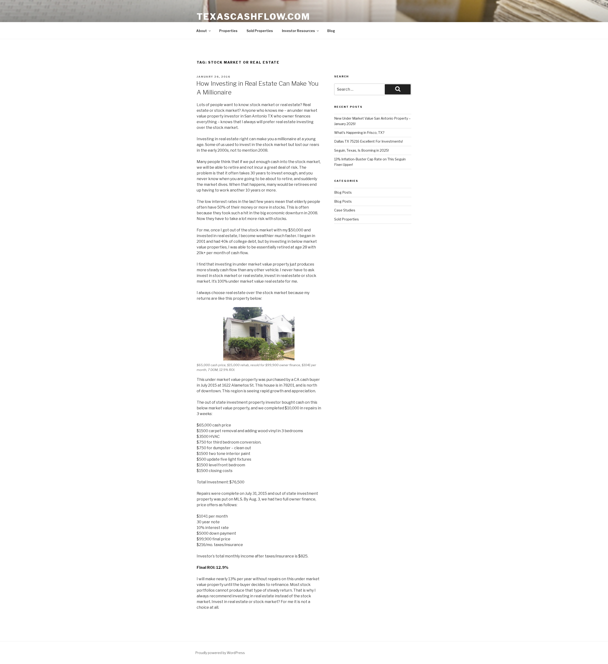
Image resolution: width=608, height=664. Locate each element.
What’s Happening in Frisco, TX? (359, 133)
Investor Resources (298, 31)
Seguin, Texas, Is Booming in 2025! (361, 150)
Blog (331, 31)
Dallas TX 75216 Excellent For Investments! (368, 141)
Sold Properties (260, 31)
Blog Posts (343, 192)
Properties (228, 31)
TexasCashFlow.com (253, 16)
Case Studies (344, 210)
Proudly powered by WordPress (220, 653)
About (201, 31)
